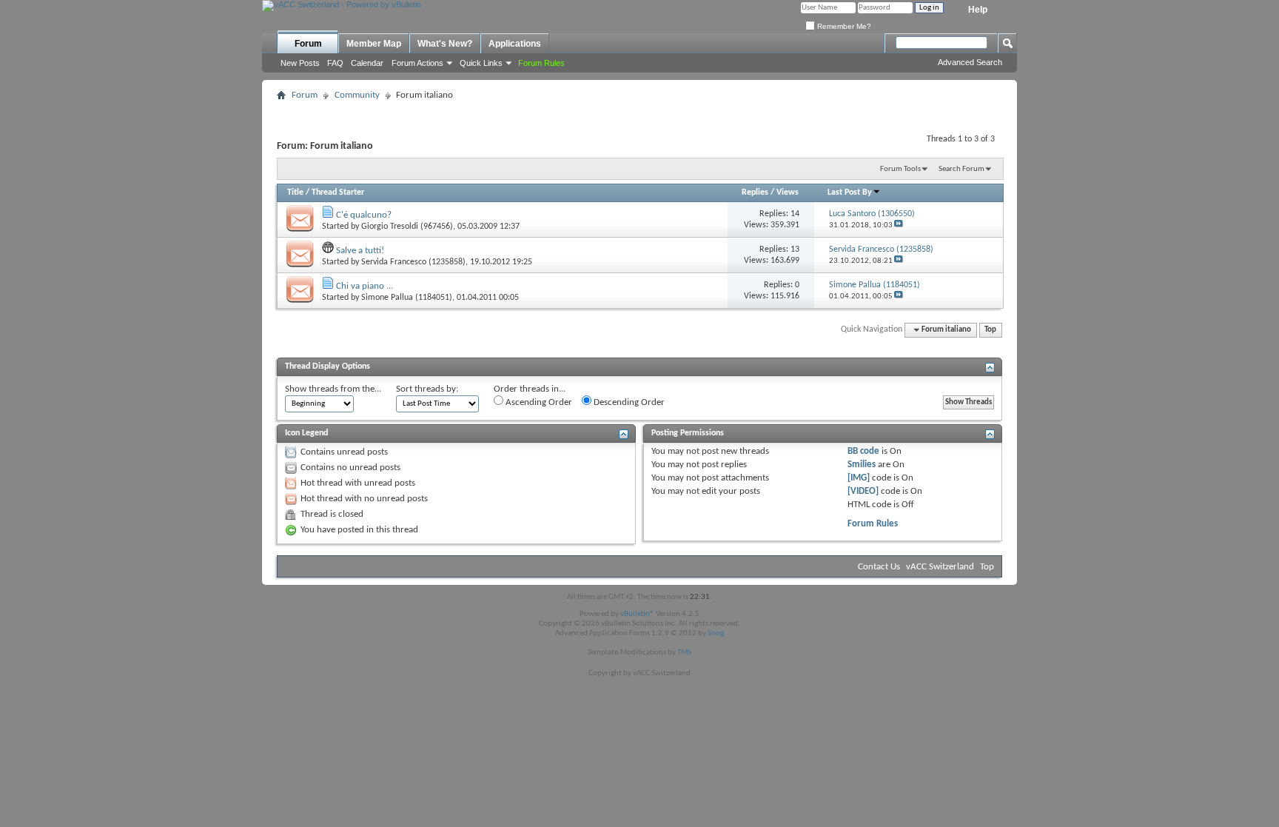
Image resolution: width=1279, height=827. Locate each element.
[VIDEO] (863, 491)
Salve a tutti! (360, 250)
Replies (755, 192)
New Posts (300, 62)
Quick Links (481, 62)
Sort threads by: (427, 389)
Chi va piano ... (364, 286)
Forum (308, 43)
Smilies (861, 464)
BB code (863, 451)
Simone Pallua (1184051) (406, 297)
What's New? (444, 43)
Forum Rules (872, 524)
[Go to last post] (898, 225)
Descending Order (628, 402)
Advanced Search (970, 62)
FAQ (335, 62)
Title (295, 192)
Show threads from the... (333, 389)
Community (357, 95)
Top (990, 330)
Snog (716, 633)
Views (787, 192)
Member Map (373, 43)
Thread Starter (338, 192)
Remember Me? (843, 26)
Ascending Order (537, 402)
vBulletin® (637, 614)
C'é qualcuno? (364, 215)
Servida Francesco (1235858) (413, 262)
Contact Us (879, 567)
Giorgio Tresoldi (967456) (407, 226)
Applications (515, 43)
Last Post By (850, 192)
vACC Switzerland (940, 567)
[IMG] (858, 478)
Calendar (367, 62)
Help (977, 9)
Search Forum (961, 169)
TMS (684, 653)
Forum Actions (417, 62)
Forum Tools (900, 169)
